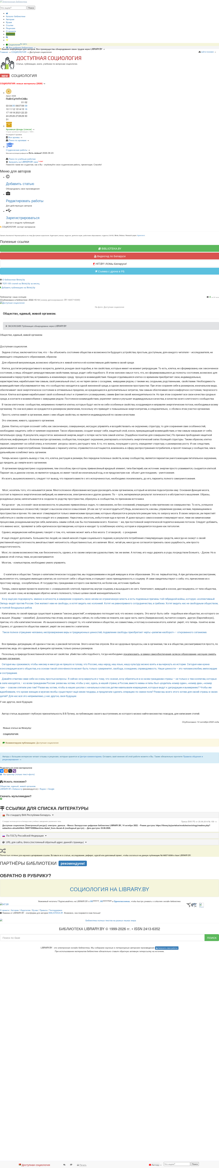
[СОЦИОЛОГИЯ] (7, 63)
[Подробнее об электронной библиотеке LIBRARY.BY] (201, 904)
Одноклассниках (122, 901)
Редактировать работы (24, 200)
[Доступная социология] (12, 302)
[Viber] (14, 771)
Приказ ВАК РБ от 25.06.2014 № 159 (197, 821)
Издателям (25, 910)
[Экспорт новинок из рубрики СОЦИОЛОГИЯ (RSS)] (0, 226)
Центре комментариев (90, 756)
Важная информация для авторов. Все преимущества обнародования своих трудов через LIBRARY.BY (52, 48)
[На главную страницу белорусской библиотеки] (109, 920)
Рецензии (10, 28)
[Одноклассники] (6, 771)
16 (26, 109)
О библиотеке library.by (13, 279)
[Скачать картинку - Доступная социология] (2, 798)
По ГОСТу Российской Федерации (25, 835)
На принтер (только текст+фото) (18, 774)
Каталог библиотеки (15, 16)
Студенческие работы (16, 149)
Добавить (10, 34)
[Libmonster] (191, 904)
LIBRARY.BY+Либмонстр (11, 788)
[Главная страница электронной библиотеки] (7, 13)
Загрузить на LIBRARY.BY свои (23, 161)
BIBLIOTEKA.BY (56, 912)
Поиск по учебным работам (22, 158)
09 (26, 105)
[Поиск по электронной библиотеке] (7, 37)
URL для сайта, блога (45, 842)
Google (51, 788)
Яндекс (43, 788)
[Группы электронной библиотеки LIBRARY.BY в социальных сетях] (7, 40)
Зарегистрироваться (22, 217)
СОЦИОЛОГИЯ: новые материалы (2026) (21, 83)
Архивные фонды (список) (19, 129)
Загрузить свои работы (168, 948)
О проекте (11, 31)
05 (13, 105)
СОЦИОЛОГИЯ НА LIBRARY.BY (109, 889)
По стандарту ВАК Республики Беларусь (28, 815)
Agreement (141, 235)
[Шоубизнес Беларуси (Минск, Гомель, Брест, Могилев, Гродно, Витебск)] (4, 903)
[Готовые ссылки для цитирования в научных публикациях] (71, 1164)
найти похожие (207, 51)
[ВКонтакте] (2, 771)
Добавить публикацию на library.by (18, 287)
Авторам (10, 19)
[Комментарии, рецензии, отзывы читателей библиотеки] (64, 1164)
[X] (10, 771)
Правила (43, 910)
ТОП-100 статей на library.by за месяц (20, 283)
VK (91, 901)
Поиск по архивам (17, 140)
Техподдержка (55, 910)
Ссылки (9, 25)
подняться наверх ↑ (10, 801)
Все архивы (14, 137)
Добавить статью (20, 183)
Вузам (9, 22)
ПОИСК (211, 938)
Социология (17, 44)
